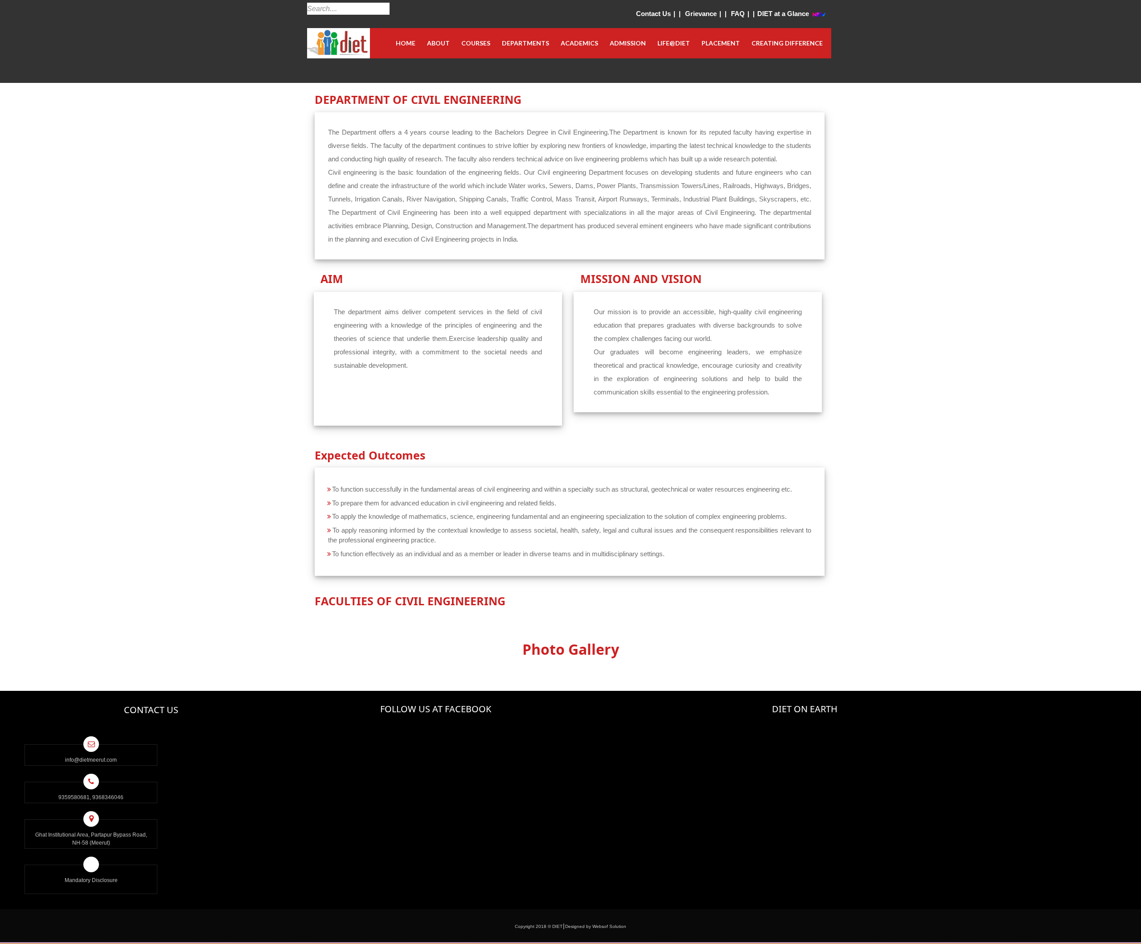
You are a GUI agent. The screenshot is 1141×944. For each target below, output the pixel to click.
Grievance (700, 13)
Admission (628, 43)
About (438, 43)
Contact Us (653, 13)
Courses (475, 43)
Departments (525, 43)
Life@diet (673, 43)
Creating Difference (787, 43)
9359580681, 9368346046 (90, 797)
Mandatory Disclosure (91, 880)
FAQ (738, 13)
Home (405, 43)
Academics (579, 43)
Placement (721, 43)
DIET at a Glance (783, 13)
